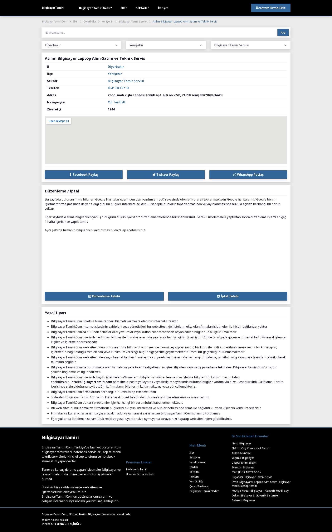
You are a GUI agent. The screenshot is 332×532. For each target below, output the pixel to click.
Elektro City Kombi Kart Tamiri (251, 448)
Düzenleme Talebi (105, 296)
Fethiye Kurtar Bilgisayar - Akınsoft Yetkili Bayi (260, 490)
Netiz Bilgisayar (241, 443)
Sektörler (142, 8)
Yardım (193, 467)
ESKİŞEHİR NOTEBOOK (246, 472)
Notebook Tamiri (136, 469)
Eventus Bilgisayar (243, 467)
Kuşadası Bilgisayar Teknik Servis (252, 477)
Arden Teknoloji (241, 453)
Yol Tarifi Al (116, 102)
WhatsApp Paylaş (250, 174)
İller (124, 8)
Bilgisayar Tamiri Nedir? (95, 8)
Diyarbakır (90, 21)
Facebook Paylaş (85, 174)
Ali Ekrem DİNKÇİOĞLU (66, 524)
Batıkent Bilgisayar (243, 500)
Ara (283, 32)
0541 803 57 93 (118, 88)
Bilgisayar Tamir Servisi (133, 21)
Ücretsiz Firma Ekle (271, 8)
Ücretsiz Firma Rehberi (140, 474)
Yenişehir (107, 21)
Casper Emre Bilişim (244, 462)
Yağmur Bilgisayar (243, 458)
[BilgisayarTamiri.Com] (53, 8)
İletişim (163, 8)
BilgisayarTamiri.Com (54, 21)
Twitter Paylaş (167, 174)
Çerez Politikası (198, 486)
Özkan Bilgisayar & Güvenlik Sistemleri (255, 495)
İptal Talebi (229, 296)
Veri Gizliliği (196, 481)
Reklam (194, 476)
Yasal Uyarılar (197, 462)
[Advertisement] (166, 263)
